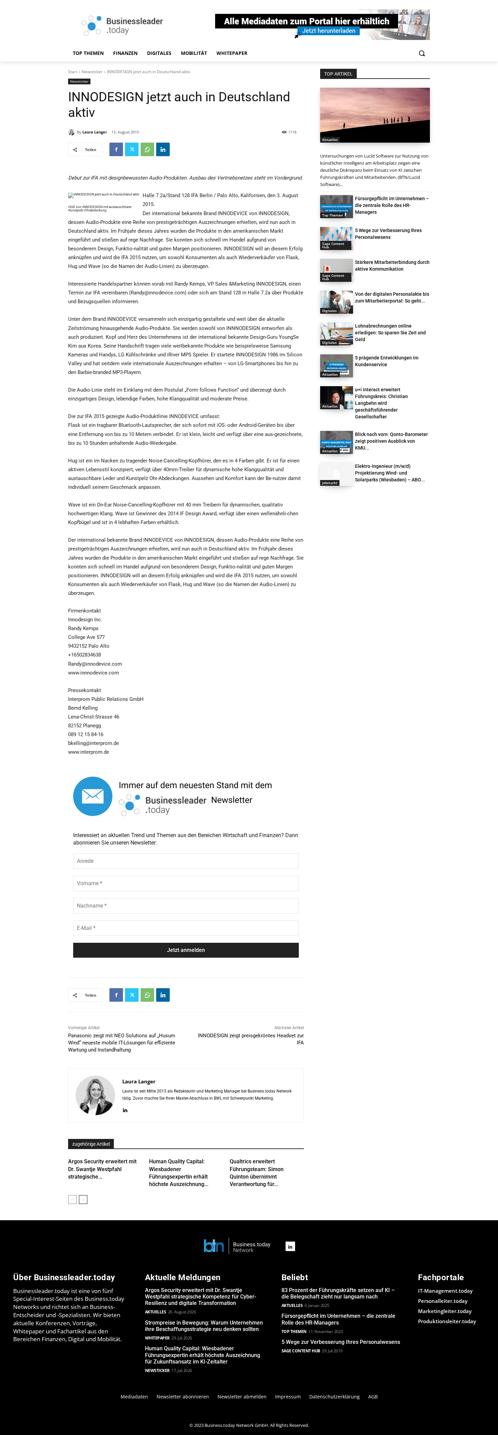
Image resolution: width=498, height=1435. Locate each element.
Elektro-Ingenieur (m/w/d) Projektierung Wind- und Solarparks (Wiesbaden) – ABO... (390, 472)
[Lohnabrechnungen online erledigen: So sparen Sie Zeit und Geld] (336, 334)
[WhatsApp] (147, 149)
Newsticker (92, 72)
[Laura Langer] (72, 132)
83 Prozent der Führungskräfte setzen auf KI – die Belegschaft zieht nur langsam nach (338, 1293)
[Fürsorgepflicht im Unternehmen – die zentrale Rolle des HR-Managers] (336, 206)
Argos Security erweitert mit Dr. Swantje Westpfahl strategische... (102, 1169)
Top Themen (332, 215)
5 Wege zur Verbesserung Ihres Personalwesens (341, 1342)
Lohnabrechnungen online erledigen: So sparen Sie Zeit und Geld (390, 332)
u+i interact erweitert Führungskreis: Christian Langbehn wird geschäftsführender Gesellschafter (381, 403)
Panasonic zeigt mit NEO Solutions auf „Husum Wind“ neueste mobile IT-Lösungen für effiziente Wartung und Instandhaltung (121, 1043)
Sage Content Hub (333, 245)
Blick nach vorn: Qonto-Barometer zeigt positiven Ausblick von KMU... (391, 441)
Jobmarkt (329, 482)
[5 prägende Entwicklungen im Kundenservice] (336, 365)
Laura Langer (94, 131)
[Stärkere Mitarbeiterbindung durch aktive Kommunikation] (336, 270)
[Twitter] (132, 149)
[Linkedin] (163, 149)
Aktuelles (330, 139)
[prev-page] (72, 1199)
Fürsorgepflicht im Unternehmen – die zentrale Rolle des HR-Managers (392, 205)
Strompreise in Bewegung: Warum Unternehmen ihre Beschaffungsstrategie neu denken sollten (204, 1325)
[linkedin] (124, 1109)
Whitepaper (157, 1338)
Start (72, 72)
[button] (422, 53)
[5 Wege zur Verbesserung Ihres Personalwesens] (336, 238)
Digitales (329, 310)
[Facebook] (116, 149)
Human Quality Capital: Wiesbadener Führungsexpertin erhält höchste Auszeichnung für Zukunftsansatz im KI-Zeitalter (202, 1355)
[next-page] (83, 1199)
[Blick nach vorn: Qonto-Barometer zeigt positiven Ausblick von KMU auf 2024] (336, 442)
